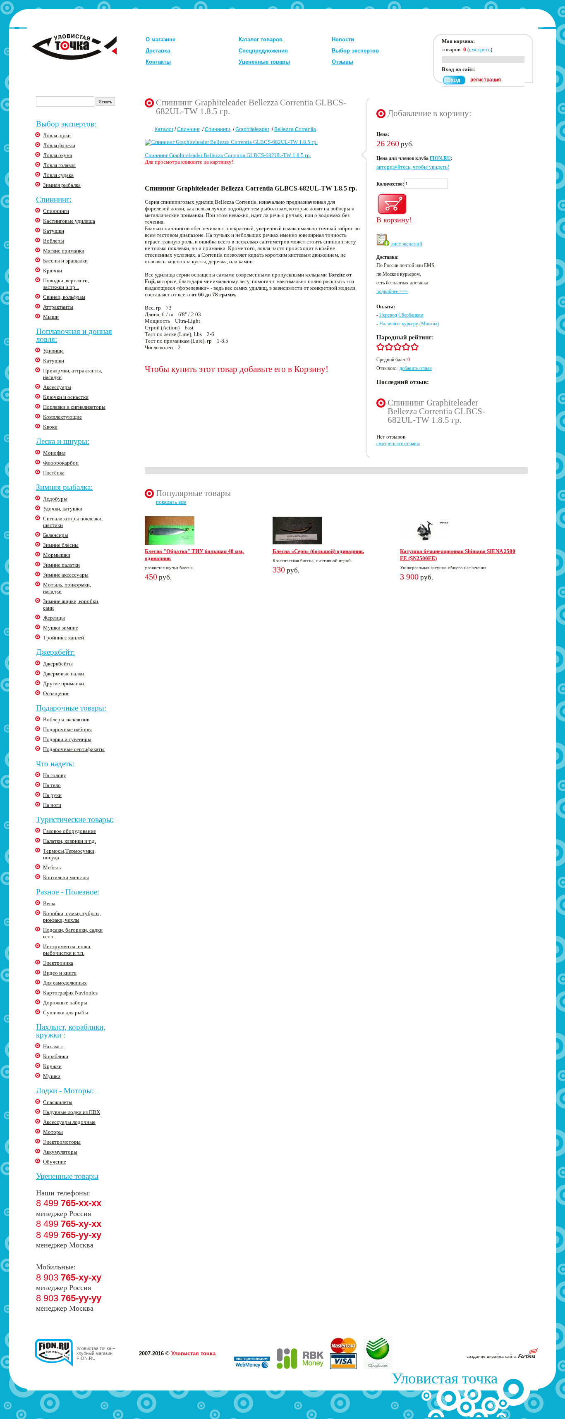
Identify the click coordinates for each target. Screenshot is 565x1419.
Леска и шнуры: (62, 441)
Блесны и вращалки (65, 261)
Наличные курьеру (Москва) (409, 324)
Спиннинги (56, 211)
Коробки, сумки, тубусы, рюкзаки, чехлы (72, 916)
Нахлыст (53, 1046)
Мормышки (56, 555)
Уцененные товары (264, 62)
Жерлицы (54, 618)
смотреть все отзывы (398, 443)
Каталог (164, 129)
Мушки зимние (60, 628)
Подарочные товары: (71, 708)
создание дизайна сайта (492, 1356)
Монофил (54, 453)
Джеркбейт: (55, 652)
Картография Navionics (70, 993)
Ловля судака (58, 175)
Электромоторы (62, 1142)
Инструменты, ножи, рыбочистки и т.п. (67, 949)
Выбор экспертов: (66, 123)
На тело (52, 785)
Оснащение (56, 693)
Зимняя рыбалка (62, 185)
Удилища (53, 351)
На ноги (52, 805)
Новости (343, 39)
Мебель (52, 867)
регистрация (485, 80)
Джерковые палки (63, 673)
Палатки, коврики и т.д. (69, 841)
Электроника (58, 963)
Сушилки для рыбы (65, 1012)
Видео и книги (60, 973)
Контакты (158, 62)
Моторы (53, 1132)
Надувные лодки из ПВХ (71, 1112)
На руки (52, 795)
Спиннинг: (54, 199)
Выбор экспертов (355, 51)
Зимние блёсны (61, 545)
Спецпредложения (263, 51)
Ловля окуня (57, 155)
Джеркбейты (58, 664)
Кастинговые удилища (69, 221)
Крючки (52, 270)
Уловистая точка (193, 1353)
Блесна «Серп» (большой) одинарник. (318, 551)
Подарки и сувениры (67, 739)
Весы (49, 903)
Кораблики (55, 1056)
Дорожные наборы (65, 1002)
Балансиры (55, 535)
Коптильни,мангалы (66, 877)
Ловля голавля (59, 165)
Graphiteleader (252, 129)
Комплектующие (62, 417)
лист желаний (406, 244)
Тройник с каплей (63, 637)
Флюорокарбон (61, 463)
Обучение (54, 1162)
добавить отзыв (416, 368)
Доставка (158, 51)
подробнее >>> (392, 291)
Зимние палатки (61, 565)
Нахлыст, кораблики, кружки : (70, 1031)
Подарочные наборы (67, 729)
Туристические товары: (75, 819)
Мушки (51, 1076)
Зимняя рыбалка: (64, 487)
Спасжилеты (57, 1102)
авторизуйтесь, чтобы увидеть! (412, 167)
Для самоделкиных (65, 983)
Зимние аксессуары (66, 575)
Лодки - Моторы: (65, 1090)
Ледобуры (55, 499)
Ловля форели (59, 145)
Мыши (51, 317)
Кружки (52, 1066)
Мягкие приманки (63, 251)
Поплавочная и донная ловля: (74, 335)
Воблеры (53, 241)
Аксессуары (57, 387)
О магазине (160, 39)
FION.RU (440, 158)
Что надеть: (55, 763)
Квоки (50, 427)
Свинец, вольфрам (64, 297)
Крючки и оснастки (66, 397)
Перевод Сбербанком (401, 315)
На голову (54, 775)
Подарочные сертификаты (74, 749)
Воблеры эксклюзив (66, 719)
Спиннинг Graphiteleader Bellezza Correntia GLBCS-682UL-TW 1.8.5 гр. (228, 155)
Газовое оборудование (69, 831)
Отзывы (342, 62)
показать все (171, 502)
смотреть (480, 49)
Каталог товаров (260, 39)
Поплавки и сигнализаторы (74, 407)
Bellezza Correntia (295, 129)
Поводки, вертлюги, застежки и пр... (66, 283)
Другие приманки (63, 683)
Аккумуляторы (60, 1152)
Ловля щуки (57, 135)
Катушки (53, 231)
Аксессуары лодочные (69, 1122)
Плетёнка (54, 473)
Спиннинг (188, 129)
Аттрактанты (58, 307)
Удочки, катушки (62, 509)
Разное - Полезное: (67, 891)
